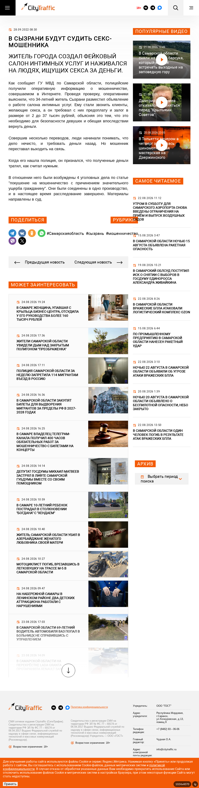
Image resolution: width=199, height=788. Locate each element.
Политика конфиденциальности (89, 707)
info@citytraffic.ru (166, 749)
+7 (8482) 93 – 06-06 (167, 729)
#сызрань (95, 233)
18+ (138, 7)
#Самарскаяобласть (65, 233)
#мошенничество (122, 233)
